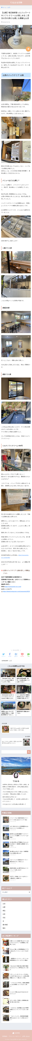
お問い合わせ (26, 1036)
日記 (4, 917)
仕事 (4, 907)
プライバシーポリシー (15, 1036)
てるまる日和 (16, 2)
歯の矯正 (5, 924)
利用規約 (4, 1036)
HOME (17, 1033)
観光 (4, 928)
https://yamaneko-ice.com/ (13, 586)
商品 (4, 910)
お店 (10, 660)
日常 (4, 914)
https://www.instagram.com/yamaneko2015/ (16, 591)
